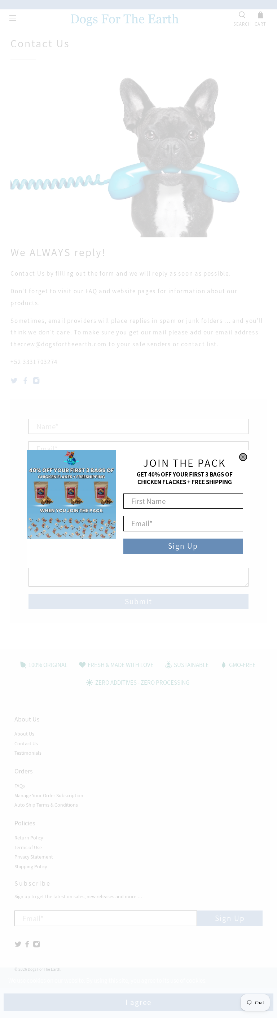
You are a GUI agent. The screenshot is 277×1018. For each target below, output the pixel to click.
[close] (243, 457)
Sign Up (183, 546)
